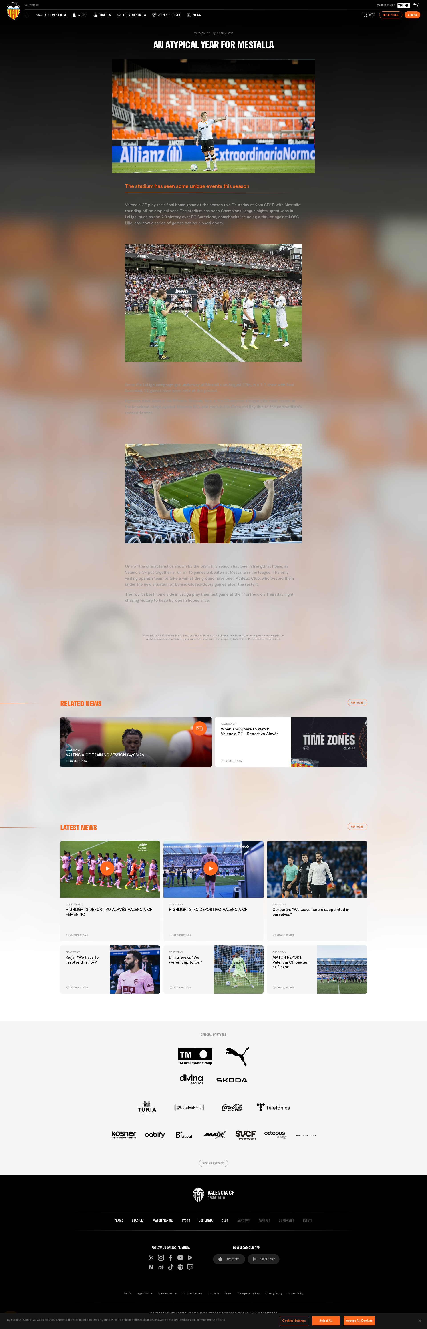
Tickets (104, 15)
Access (412, 15)
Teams (119, 1221)
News (196, 15)
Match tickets (163, 1221)
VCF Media (206, 1221)
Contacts (214, 1293)
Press (228, 1293)
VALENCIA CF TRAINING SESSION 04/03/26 (105, 754)
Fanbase (264, 1221)
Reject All (325, 1321)
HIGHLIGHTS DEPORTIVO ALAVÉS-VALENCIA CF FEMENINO (109, 912)
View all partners (214, 1163)
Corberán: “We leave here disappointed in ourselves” (310, 912)
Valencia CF (73, 749)
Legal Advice (144, 1293)
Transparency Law (248, 1293)
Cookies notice (167, 1293)
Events (307, 1221)
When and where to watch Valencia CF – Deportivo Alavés (249, 731)
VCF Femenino (74, 904)
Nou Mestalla (55, 15)
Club (225, 1221)
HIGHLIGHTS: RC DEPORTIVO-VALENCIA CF (208, 909)
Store (82, 15)
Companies (286, 1221)
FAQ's (127, 1293)
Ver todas (357, 702)
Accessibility (295, 1293)
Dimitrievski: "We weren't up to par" (186, 960)
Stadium (138, 1221)
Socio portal (391, 15)
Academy (243, 1221)
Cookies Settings (192, 1293)
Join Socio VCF (169, 15)
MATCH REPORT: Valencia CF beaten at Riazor (290, 962)
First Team (176, 904)
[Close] (420, 1320)
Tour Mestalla (134, 15)
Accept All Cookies (359, 1321)
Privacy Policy (273, 1293)
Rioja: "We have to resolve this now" (82, 960)
